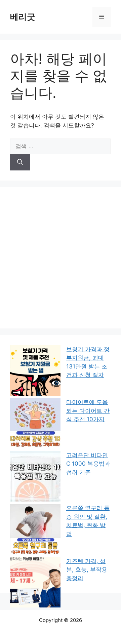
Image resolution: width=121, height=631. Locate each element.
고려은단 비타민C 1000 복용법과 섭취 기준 (88, 464)
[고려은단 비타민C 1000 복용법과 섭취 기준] (35, 477)
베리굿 (22, 17)
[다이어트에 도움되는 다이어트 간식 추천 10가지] (35, 424)
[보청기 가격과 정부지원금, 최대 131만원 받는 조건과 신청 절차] (35, 371)
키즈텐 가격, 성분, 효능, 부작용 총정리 (86, 570)
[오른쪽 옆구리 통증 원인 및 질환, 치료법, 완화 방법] (35, 530)
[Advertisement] (60, 257)
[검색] (20, 162)
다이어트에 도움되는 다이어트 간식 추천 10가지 (88, 411)
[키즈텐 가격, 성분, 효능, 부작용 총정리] (35, 583)
